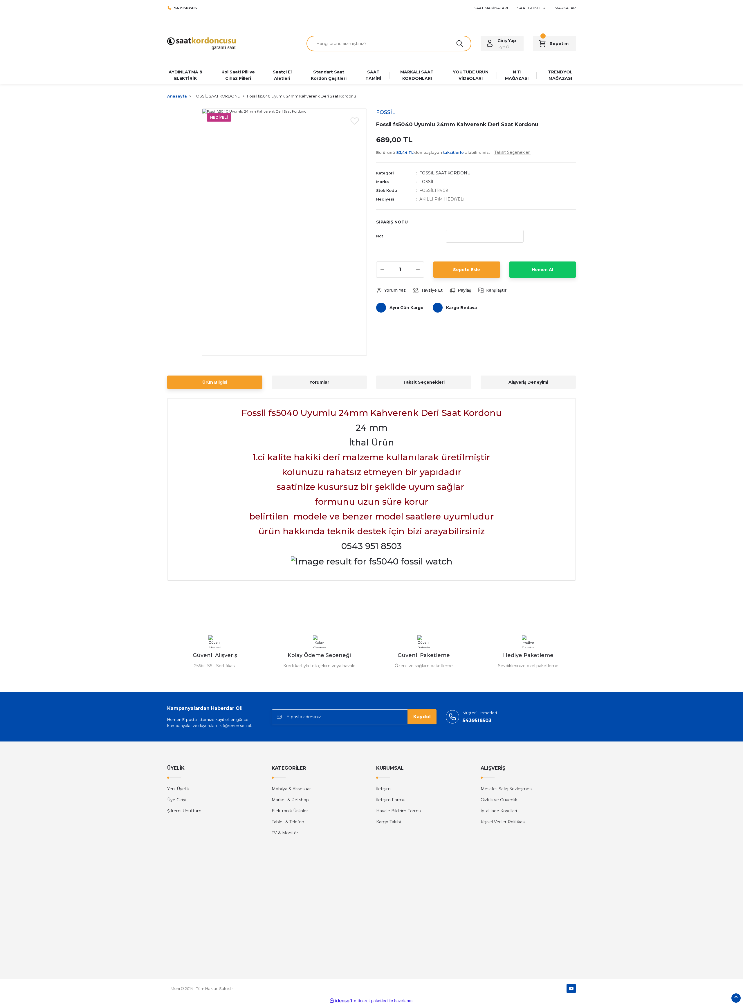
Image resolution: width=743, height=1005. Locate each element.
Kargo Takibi (388, 821)
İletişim (383, 788)
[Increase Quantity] (418, 269)
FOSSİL (426, 181)
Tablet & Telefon (288, 821)
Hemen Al (542, 269)
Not (379, 236)
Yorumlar (319, 382)
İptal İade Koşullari (499, 810)
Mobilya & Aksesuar (291, 788)
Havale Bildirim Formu (398, 810)
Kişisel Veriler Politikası (503, 821)
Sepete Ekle (466, 269)
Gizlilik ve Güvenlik (499, 799)
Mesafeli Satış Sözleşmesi (506, 788)
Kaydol (422, 716)
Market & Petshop (290, 799)
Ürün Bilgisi (214, 382)
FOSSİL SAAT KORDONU (444, 173)
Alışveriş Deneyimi (528, 382)
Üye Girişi (176, 799)
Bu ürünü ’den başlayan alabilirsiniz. (453, 152)
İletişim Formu (390, 799)
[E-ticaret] (371, 1001)
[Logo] (201, 43)
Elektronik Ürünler (290, 810)
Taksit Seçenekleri (424, 382)
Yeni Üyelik (178, 788)
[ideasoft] (341, 1001)
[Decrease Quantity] (382, 269)
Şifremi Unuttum (184, 810)
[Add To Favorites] (354, 121)
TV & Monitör (285, 833)
